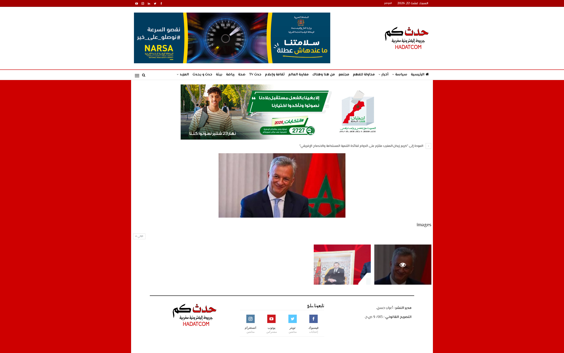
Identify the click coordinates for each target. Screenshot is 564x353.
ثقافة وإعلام (275, 74)
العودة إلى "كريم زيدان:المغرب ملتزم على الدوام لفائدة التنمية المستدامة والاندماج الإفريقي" (361, 146)
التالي (140, 236)
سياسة (401, 74)
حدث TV (255, 74)
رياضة (230, 74)
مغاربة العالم (298, 74)
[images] (342, 264)
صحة (241, 74)
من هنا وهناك (323, 74)
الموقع (388, 3)
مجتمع (344, 74)
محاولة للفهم (364, 74)
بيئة (219, 74)
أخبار (385, 74)
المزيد (184, 74)
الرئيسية (417, 74)
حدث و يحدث (202, 74)
